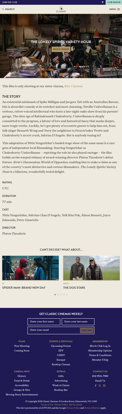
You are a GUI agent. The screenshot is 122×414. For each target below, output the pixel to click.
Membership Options (100, 351)
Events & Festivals (60, 341)
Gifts (61, 376)
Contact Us (100, 371)
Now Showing (22, 346)
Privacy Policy (61, 405)
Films (21, 341)
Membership (100, 341)
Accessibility (22, 385)
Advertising (61, 381)
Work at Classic (61, 385)
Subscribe (86, 330)
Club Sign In (114, 2)
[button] (55, 294)
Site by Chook (75, 405)
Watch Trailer (61, 49)
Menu (112, 9)
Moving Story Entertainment (22, 395)
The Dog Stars (74, 287)
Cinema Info (22, 371)
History (22, 376)
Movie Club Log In (100, 346)
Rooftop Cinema (61, 364)
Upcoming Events (61, 346)
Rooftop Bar (61, 390)
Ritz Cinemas (73, 86)
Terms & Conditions (100, 355)
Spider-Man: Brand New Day (24, 287)
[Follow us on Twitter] (99, 386)
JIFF (61, 351)
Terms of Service (92, 408)
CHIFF (61, 355)
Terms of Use (47, 405)
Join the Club (9, 2)
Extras (61, 371)
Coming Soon (21, 351)
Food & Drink (22, 381)
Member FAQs (100, 360)
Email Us (100, 381)
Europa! (61, 360)
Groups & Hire (22, 390)
